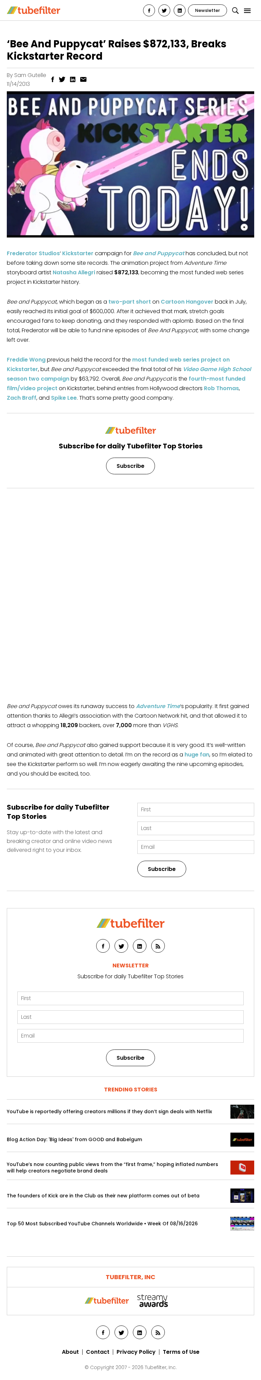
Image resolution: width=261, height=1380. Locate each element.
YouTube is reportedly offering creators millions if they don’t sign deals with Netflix (109, 1111)
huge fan (197, 754)
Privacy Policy (136, 1352)
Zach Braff (21, 398)
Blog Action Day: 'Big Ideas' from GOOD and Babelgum (74, 1139)
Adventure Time (158, 706)
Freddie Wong (26, 360)
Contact (97, 1352)
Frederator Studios (33, 253)
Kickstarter (77, 253)
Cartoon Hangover (187, 302)
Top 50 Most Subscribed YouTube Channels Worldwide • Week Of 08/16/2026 (102, 1224)
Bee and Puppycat (158, 253)
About (70, 1352)
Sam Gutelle (30, 75)
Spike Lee (64, 398)
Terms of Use (181, 1352)
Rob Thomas (221, 388)
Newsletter (207, 10)
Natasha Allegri (74, 272)
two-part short (129, 302)
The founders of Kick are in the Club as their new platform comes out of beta (103, 1196)
